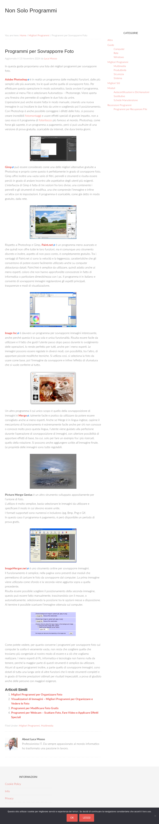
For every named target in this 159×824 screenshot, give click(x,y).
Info (7, 791)
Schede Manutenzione (126, 100)
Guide (110, 45)
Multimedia (47, 725)
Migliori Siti (113, 83)
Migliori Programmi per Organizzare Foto (36, 694)
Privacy (9, 798)
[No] (155, 815)
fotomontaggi (33, 116)
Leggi (86, 817)
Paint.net (47, 245)
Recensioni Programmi (119, 105)
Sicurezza (119, 74)
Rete (116, 53)
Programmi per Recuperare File (130, 109)
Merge (22, 415)
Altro (110, 40)
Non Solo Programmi (31, 10)
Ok (72, 817)
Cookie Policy (13, 784)
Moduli (111, 88)
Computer (119, 49)
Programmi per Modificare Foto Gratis (35, 708)
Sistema (118, 78)
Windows (119, 57)
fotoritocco (45, 120)
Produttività (120, 70)
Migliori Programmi (29, 725)
